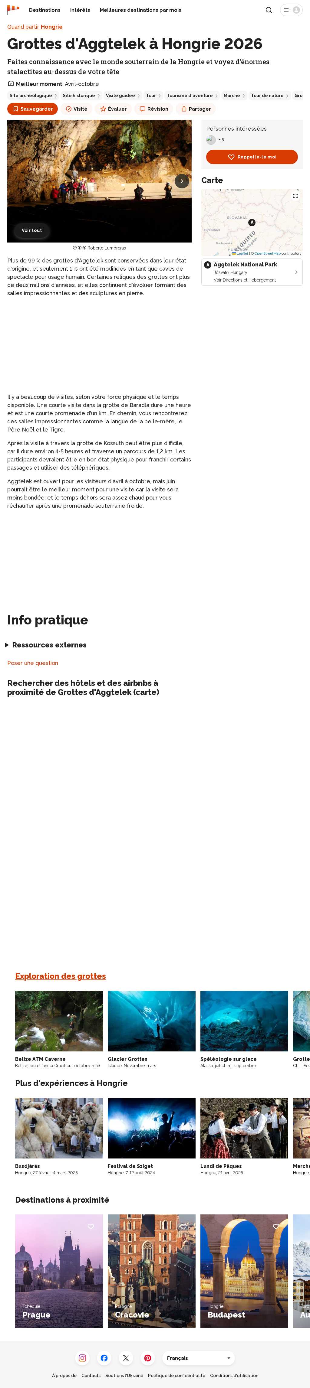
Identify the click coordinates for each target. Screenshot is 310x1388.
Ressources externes (49, 644)
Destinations (45, 10)
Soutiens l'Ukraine (124, 1375)
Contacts (91, 1375)
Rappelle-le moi (257, 157)
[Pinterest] (147, 1358)
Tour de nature (267, 95)
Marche (232, 95)
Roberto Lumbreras (106, 248)
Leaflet (242, 253)
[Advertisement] (99, 345)
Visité (80, 109)
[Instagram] (82, 1358)
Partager (200, 109)
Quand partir (35, 27)
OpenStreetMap (268, 253)
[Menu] (291, 10)
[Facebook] (104, 1358)
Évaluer (117, 109)
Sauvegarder (37, 109)
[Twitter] (126, 1358)
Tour (151, 95)
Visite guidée (120, 95)
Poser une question (32, 663)
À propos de (64, 1375)
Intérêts (80, 10)
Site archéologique (31, 95)
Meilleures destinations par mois (140, 10)
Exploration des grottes (60, 976)
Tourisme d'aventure (190, 95)
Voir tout (32, 230)
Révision (157, 109)
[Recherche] (268, 10)
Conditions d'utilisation (234, 1375)
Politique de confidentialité (176, 1375)
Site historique (79, 95)
